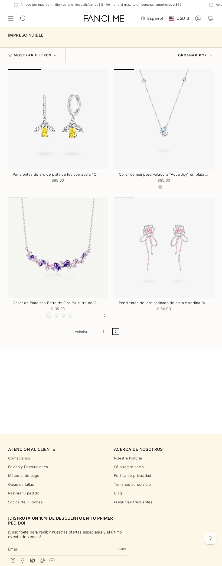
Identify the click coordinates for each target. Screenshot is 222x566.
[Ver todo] (104, 315)
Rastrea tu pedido (23, 493)
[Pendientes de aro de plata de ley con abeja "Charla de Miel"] (58, 119)
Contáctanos (19, 458)
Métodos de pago (23, 475)
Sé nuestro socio (129, 467)
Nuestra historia (128, 458)
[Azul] (160, 187)
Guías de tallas (21, 484)
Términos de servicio (132, 484)
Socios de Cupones (25, 502)
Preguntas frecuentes (133, 502)
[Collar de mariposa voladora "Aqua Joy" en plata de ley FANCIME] (164, 119)
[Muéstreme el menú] (10, 18)
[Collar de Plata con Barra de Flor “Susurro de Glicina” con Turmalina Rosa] (58, 248)
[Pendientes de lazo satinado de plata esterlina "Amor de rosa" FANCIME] (164, 248)
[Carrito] (210, 18)
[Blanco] (167, 187)
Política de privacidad (132, 475)
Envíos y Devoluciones (28, 467)
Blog (118, 493)
